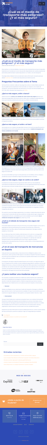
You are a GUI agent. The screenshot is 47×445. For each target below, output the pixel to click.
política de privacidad (23, 436)
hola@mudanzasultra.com (26, 415)
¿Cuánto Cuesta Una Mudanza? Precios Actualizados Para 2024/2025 (20, 362)
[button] (40, 4)
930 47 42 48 (9, 415)
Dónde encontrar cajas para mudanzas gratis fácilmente (17, 360)
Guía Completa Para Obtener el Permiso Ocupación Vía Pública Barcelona (21, 357)
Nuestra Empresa (17, 424)
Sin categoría (6, 315)
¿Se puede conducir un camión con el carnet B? (15, 316)
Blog (25, 424)
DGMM (25, 90)
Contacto (31, 424)
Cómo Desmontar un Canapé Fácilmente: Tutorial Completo (18, 364)
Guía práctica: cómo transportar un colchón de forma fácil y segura (20, 355)
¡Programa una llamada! (37, 401)
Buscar (5, 341)
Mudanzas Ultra (9, 77)
